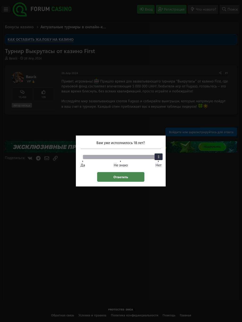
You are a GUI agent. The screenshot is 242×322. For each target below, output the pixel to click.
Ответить (120, 177)
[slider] (159, 156)
